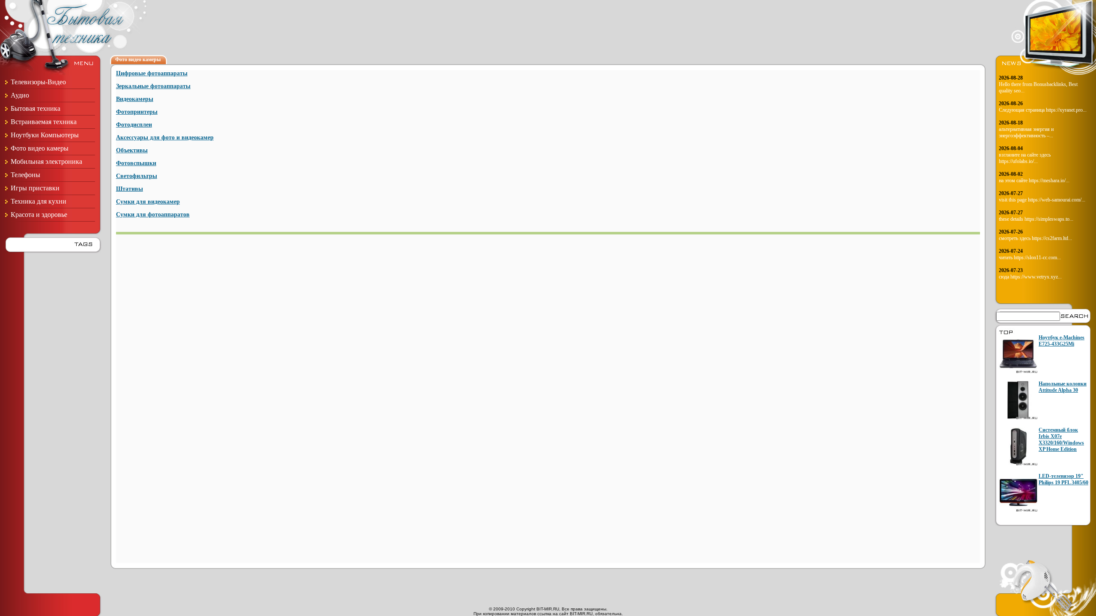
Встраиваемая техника (44, 121)
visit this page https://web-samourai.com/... (1042, 200)
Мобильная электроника (46, 161)
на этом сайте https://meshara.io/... (1034, 181)
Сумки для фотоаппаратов (153, 214)
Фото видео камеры (39, 148)
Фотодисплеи (134, 124)
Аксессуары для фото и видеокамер (165, 137)
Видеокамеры (134, 99)
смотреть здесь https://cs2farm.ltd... (1035, 238)
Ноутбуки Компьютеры (45, 135)
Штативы (129, 189)
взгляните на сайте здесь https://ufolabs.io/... (1025, 158)
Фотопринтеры (137, 112)
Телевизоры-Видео (38, 82)
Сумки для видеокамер (148, 201)
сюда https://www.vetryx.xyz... (1030, 277)
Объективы (132, 150)
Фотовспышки (136, 163)
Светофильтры (136, 176)
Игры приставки (35, 188)
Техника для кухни (38, 201)
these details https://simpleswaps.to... (1036, 219)
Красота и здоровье (39, 214)
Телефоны (25, 174)
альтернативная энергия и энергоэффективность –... (1026, 132)
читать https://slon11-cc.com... (1030, 258)
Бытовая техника (35, 108)
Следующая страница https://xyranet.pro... (1043, 110)
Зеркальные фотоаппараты (153, 86)
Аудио (20, 95)
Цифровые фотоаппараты (152, 73)
